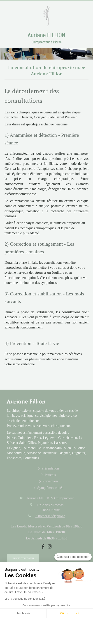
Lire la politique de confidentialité (25, 598)
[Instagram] (50, 547)
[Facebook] (43, 547)
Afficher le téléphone (50, 516)
